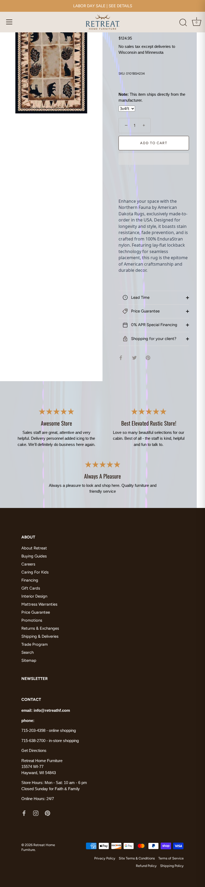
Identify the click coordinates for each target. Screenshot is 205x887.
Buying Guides (34, 556)
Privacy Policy (104, 858)
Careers (28, 564)
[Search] (183, 23)
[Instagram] (35, 812)
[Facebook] (24, 812)
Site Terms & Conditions (137, 858)
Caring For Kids (35, 572)
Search (27, 652)
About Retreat (34, 548)
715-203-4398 (33, 730)
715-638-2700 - (35, 740)
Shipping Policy (172, 866)
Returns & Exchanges (40, 628)
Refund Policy (146, 866)
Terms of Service (171, 858)
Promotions (31, 620)
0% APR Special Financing (153, 324)
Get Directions (33, 750)
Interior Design (34, 596)
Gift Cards (30, 588)
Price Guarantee (145, 311)
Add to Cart (153, 143)
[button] (154, 159)
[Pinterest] (47, 812)
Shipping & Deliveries (39, 636)
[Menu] (9, 22)
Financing (29, 580)
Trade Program (34, 644)
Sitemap (28, 660)
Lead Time (139, 297)
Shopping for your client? (153, 338)
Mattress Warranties (39, 604)
